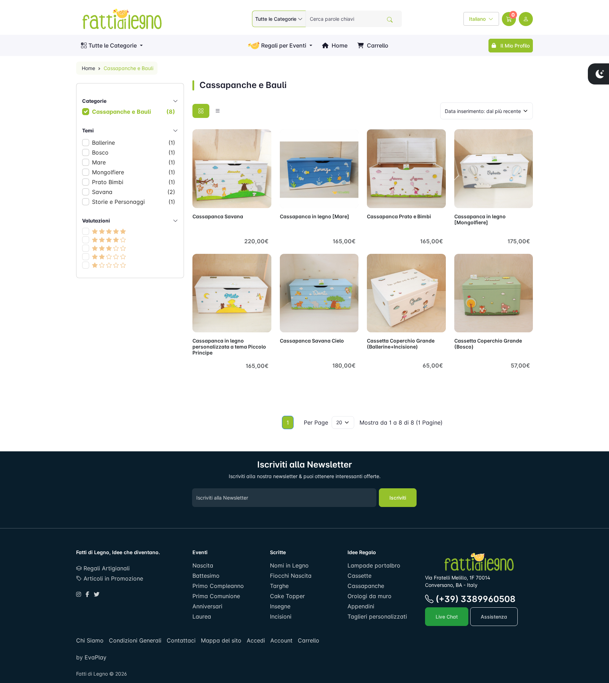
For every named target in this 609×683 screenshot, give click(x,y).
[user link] (526, 19)
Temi (88, 130)
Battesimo (206, 575)
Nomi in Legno (289, 565)
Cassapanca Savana (217, 216)
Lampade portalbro (373, 565)
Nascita (202, 565)
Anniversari (207, 606)
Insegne (280, 606)
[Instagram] (78, 594)
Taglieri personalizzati (377, 616)
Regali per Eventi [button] (283, 45)
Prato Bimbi (133, 182)
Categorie (94, 101)
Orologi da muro (369, 596)
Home (338, 45)
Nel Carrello (249, 198)
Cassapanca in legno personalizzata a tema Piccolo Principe (229, 347)
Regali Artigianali (106, 568)
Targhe (279, 585)
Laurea (201, 616)
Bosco (133, 152)
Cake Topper (287, 596)
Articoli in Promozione (112, 578)
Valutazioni (96, 221)
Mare (133, 162)
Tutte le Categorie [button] (112, 45)
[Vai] (390, 20)
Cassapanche (365, 585)
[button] (509, 19)
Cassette (359, 575)
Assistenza (494, 617)
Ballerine (133, 142)
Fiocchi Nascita (291, 575)
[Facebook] (87, 594)
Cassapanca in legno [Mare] (314, 216)
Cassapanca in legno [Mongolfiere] (480, 219)
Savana (133, 191)
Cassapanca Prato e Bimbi (399, 216)
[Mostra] (200, 198)
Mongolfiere (133, 172)
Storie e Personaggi (133, 201)
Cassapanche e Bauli (133, 111)
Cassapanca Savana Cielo (312, 341)
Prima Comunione (216, 596)
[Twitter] (96, 594)
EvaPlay (94, 657)
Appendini (360, 606)
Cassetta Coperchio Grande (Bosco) (488, 344)
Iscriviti (397, 498)
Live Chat (447, 617)
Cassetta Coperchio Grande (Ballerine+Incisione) (401, 344)
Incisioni (280, 616)
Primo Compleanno (218, 585)
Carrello (376, 45)
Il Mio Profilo (514, 46)
